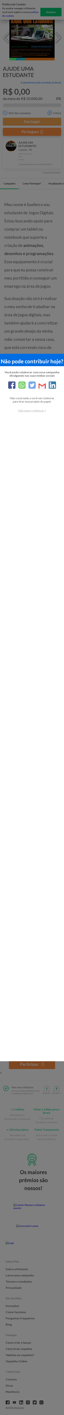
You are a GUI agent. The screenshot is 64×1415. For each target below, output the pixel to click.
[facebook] (11, 385)
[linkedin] (51, 385)
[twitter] (31, 385)
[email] (41, 386)
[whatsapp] (20, 385)
